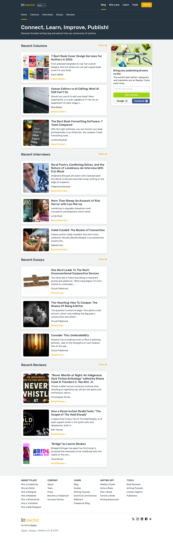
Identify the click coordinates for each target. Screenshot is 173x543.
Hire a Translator (29, 503)
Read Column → (59, 79)
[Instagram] (137, 519)
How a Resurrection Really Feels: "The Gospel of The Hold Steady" (76, 413)
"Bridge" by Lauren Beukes (68, 443)
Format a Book (107, 495)
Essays (59, 14)
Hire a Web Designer (31, 507)
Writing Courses (82, 492)
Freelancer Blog (82, 503)
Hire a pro (114, 5)
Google (120, 101)
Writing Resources (109, 499)
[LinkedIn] (142, 519)
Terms (24, 530)
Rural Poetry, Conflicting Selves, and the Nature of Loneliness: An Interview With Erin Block (77, 168)
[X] (133, 519)
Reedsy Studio (107, 484)
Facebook (139, 101)
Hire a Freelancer (29, 484)
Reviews (70, 14)
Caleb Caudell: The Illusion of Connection (78, 230)
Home (24, 14)
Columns (34, 14)
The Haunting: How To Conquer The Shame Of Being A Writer (74, 304)
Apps (40, 5)
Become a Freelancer (58, 495)
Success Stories (55, 499)
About (50, 484)
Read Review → (59, 401)
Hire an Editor (28, 488)
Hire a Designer (28, 492)
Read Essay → (58, 293)
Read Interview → (60, 191)
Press (50, 492)
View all (103, 45)
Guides (77, 488)
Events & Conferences (85, 495)
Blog (103, 5)
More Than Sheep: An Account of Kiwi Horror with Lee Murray (75, 202)
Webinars (78, 499)
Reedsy (33, 525)
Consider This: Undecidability (70, 335)
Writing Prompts (135, 488)
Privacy (32, 530)
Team (50, 488)
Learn (126, 5)
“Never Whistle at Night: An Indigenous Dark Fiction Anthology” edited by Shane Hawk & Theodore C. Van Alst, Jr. (77, 379)
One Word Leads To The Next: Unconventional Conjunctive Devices (75, 271)
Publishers (132, 495)
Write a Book (106, 488)
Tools (135, 5)
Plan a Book (106, 492)
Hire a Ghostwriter (30, 499)
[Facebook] (146, 519)
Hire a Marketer (28, 495)
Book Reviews (134, 484)
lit (28, 5)
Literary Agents (135, 492)
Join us (146, 5)
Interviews (47, 14)
